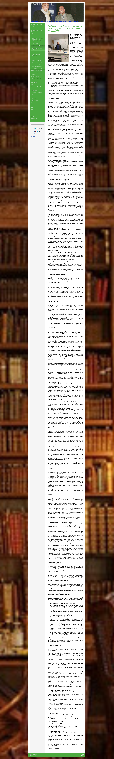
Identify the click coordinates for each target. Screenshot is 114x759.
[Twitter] (36, 128)
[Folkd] (34, 131)
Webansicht (82, 755)
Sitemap (37, 754)
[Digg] (39, 128)
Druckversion (33, 754)
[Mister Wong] (36, 131)
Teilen (33, 136)
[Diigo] (41, 131)
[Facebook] (34, 128)
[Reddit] (41, 128)
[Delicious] (37, 128)
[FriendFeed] (34, 133)
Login (83, 754)
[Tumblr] (39, 131)
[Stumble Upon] (37, 131)
